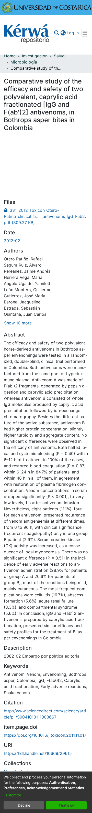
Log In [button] (73, 32)
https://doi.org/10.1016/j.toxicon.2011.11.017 (45, 735)
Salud (59, 55)
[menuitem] (63, 33)
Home (10, 55)
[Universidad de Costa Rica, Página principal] (46, 7)
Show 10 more (18, 322)
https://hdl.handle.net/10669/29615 (38, 753)
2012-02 (12, 240)
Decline (24, 805)
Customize (12, 795)
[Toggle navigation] (84, 33)
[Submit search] (56, 33)
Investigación (35, 55)
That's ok (66, 805)
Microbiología (23, 62)
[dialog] (46, 792)
